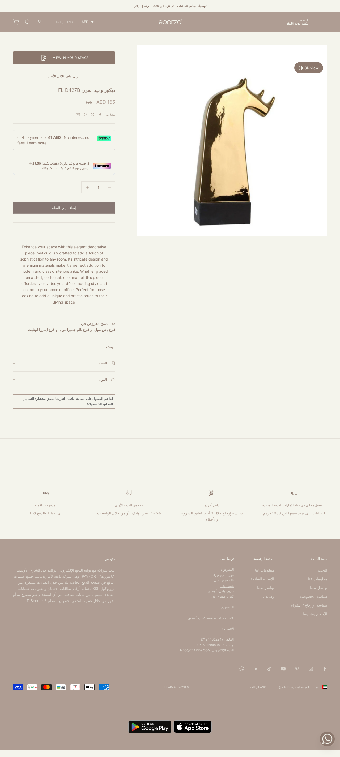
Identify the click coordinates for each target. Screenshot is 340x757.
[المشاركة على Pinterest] (85, 115)
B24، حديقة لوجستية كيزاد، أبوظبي (211, 618)
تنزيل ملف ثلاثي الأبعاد (64, 76)
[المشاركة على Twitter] (93, 115)
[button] (87, 22)
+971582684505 (209, 645)
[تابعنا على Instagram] (310, 668)
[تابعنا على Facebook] (324, 668)
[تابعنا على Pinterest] (297, 668)
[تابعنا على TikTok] (269, 668)
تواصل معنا (318, 587)
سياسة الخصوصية (313, 596)
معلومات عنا (317, 579)
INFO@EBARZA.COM (195, 650)
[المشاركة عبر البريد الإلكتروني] (78, 115)
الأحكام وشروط (315, 614)
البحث (322, 570)
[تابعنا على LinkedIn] (255, 668)
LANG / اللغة (64, 22)
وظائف (268, 596)
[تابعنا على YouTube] (283, 668)
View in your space (71, 57)
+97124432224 (212, 639)
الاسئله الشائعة (262, 579)
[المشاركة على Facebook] (100, 115)
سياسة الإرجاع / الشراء (309, 605)
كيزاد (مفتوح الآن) (222, 596)
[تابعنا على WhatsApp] (241, 668)
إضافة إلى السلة (64, 208)
